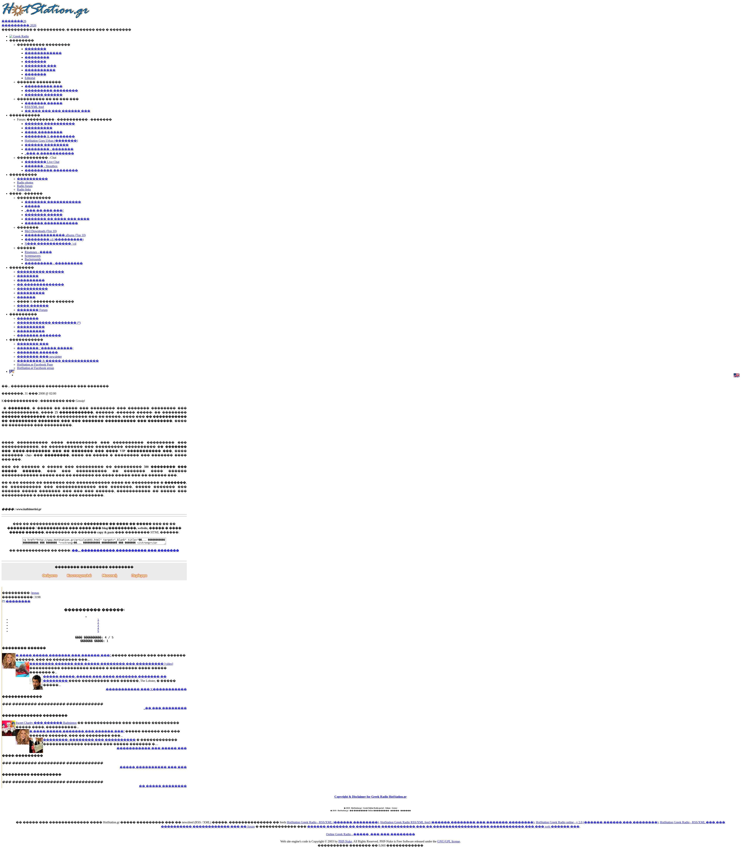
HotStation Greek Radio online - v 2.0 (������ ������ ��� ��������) (597, 822)
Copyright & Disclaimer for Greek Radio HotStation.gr (370, 796)
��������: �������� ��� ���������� (89, 739)
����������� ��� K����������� (146, 689)
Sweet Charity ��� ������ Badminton (46, 722)
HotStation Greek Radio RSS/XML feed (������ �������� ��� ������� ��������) (457, 822)
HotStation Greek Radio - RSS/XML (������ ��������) (333, 822)
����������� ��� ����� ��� (152, 748)
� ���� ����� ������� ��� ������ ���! (64, 655)
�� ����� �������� (163, 786)
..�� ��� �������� (165, 708)
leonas (35, 592)
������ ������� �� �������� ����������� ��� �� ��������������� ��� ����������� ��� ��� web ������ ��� (443, 826)
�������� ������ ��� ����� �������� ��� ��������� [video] (101, 663)
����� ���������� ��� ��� (153, 767)
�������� (18, 601)
